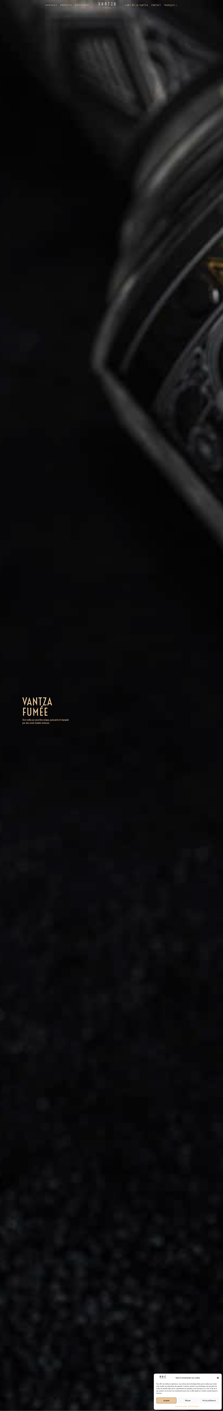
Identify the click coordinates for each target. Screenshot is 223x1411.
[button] (218, 1378)
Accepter (166, 1400)
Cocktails (51, 5)
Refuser (187, 1400)
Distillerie (82, 5)
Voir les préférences (209, 1400)
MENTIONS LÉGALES (193, 1406)
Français (169, 5)
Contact (156, 5)
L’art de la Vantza (136, 5)
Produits (66, 5)
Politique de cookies (181, 1406)
